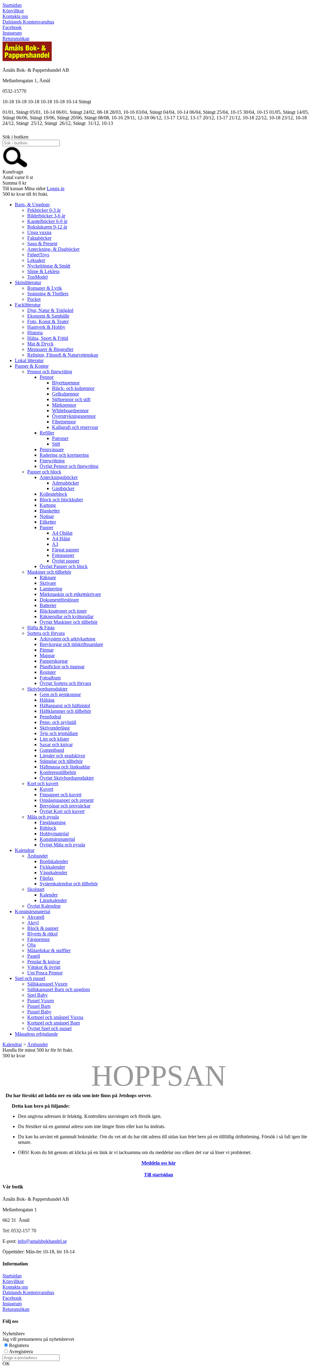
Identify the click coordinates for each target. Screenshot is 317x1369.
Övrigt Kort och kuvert (62, 811)
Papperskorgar (54, 661)
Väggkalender (53, 872)
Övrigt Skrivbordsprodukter (67, 778)
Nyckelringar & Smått (48, 265)
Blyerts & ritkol (42, 933)
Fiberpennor (64, 421)
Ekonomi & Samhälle (48, 316)
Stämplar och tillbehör (61, 761)
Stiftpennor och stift (71, 399)
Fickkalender (52, 867)
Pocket (34, 299)
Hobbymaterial (54, 833)
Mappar (47, 655)
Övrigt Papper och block (64, 566)
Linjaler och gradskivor (62, 755)
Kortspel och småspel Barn (53, 1022)
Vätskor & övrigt (43, 967)
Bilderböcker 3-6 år (46, 215)
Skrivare (48, 583)
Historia (35, 332)
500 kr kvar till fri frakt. (25, 194)
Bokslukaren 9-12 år (47, 226)
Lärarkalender (53, 900)
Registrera (19, 1345)
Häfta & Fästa (40, 627)
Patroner (60, 438)
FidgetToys (38, 254)
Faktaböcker (39, 238)
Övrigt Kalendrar (44, 906)
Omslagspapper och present (66, 800)
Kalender (49, 894)
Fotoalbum (50, 677)
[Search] (15, 166)
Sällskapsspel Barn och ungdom (58, 989)
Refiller (47, 432)
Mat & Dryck (40, 343)
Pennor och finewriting (49, 371)
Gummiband (52, 750)
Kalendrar (24, 850)
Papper (46, 527)
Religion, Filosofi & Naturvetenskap (62, 354)
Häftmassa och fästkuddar (65, 766)
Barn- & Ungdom (32, 204)
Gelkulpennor (65, 393)
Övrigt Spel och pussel (49, 1028)
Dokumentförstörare (59, 599)
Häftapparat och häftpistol (65, 705)
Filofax (47, 878)
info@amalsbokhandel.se (42, 1241)
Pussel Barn (38, 1006)
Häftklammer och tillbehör (65, 711)
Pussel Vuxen (40, 1000)
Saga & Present (42, 243)
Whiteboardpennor (70, 410)
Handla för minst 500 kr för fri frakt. (37, 1052)
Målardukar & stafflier (49, 950)
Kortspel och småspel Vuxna (55, 1017)
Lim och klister (54, 739)
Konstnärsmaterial (57, 839)
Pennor (47, 377)
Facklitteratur (28, 304)
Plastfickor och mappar (62, 666)
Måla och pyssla (43, 816)
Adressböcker (65, 483)
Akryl (33, 922)
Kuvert (46, 789)
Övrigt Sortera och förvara (65, 683)
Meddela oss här (158, 1163)
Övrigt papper (65, 560)
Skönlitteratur (28, 282)
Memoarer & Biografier (50, 349)
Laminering (51, 588)
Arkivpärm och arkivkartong (67, 638)
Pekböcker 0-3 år (44, 210)
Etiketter (48, 521)
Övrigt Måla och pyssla (62, 844)
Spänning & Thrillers (47, 293)
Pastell (33, 956)
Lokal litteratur (29, 360)
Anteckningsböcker (59, 477)
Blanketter (50, 510)
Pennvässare (52, 449)
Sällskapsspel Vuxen (47, 983)
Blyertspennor (66, 382)
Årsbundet (37, 855)
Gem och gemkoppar (60, 694)
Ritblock (48, 828)
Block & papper (43, 928)
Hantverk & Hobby (46, 327)
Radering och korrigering (64, 455)
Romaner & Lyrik (44, 288)
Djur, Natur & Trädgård (50, 310)
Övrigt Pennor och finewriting (69, 466)
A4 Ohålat (62, 533)
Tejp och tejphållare (59, 733)
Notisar (47, 516)
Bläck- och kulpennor (73, 388)
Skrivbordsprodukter (47, 688)
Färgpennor (38, 939)
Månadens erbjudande (36, 1034)
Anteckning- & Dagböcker (53, 249)
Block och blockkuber (61, 499)
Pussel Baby (39, 1011)
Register (48, 672)
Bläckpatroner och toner (63, 611)
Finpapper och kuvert (60, 794)
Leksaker (36, 260)
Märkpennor (64, 405)
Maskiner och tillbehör (49, 572)
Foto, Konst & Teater (48, 321)
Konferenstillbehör (58, 772)
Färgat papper (65, 549)
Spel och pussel (30, 978)
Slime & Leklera (43, 271)
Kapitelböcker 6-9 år (47, 221)
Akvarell (35, 917)
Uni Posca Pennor (45, 972)
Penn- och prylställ (58, 722)
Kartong (48, 505)
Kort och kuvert (42, 783)
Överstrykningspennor (74, 416)
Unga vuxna (39, 232)
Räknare (48, 577)
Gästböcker (63, 488)
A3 (55, 544)
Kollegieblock (53, 494)
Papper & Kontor (32, 366)
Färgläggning (53, 822)
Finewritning (52, 460)
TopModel (37, 277)
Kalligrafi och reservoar (75, 427)
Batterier (48, 605)
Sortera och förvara (46, 633)
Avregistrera (21, 1351)
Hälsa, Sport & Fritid (47, 338)
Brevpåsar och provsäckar (65, 805)
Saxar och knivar (56, 744)
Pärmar (47, 649)
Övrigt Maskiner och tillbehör (69, 622)
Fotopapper (63, 555)
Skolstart (35, 889)
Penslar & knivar (43, 961)
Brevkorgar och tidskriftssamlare (71, 644)
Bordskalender (54, 861)
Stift (56, 444)
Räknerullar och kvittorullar (66, 616)
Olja (31, 945)
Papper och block (44, 471)
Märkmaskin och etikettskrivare (70, 594)
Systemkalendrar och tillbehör (69, 883)
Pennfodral (50, 716)
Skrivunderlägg (55, 727)
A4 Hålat (61, 538)
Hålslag (47, 700)
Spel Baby (37, 995)
